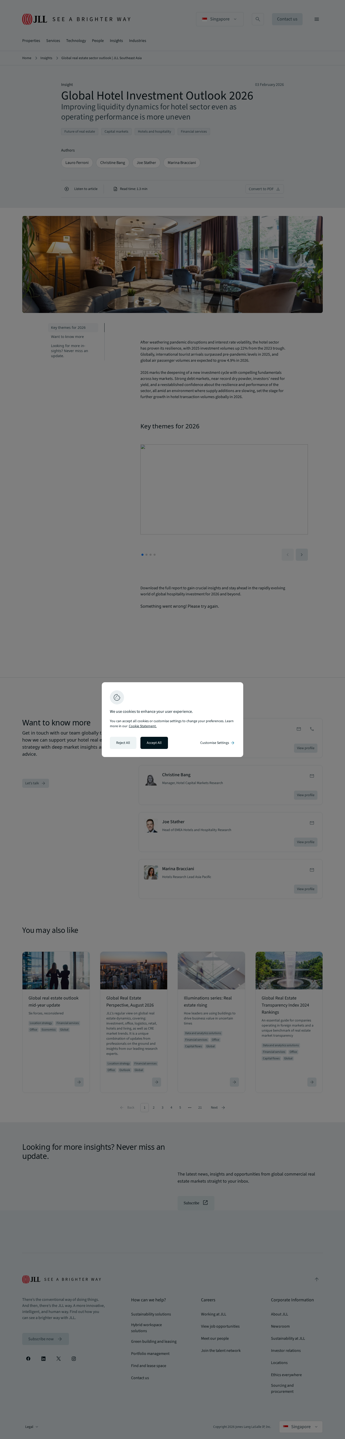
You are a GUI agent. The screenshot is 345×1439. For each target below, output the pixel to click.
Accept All (154, 742)
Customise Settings (217, 743)
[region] (172, 719)
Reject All (123, 742)
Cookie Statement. (143, 726)
